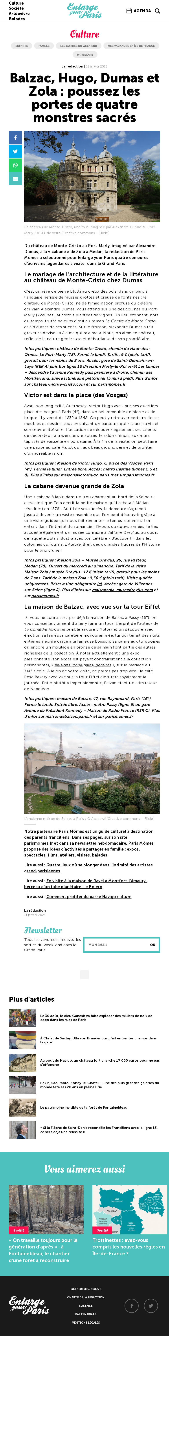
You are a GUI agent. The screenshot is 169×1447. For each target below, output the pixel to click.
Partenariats (85, 1314)
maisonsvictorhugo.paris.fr (87, 475)
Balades (17, 18)
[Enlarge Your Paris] (84, 17)
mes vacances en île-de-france (131, 46)
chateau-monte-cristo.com (57, 384)
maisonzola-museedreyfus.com (122, 589)
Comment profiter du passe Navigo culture (89, 896)
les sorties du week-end (78, 46)
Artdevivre (19, 13)
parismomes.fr (112, 384)
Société (16, 8)
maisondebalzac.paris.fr (68, 716)
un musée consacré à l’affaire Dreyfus (102, 532)
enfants (21, 46)
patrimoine (85, 54)
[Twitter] (151, 1306)
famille (44, 46)
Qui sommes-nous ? (86, 1289)
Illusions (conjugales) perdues (83, 665)
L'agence (86, 1306)
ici (99, 583)
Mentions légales (86, 1322)
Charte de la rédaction (86, 1297)
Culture (16, 3)
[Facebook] (132, 1306)
